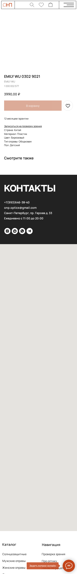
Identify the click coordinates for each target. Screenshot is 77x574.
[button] (23, 126)
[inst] (7, 231)
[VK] (15, 231)
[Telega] (29, 231)
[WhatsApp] (22, 231)
